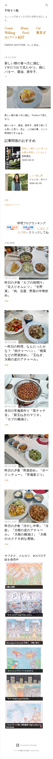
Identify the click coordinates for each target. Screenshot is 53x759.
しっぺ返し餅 (36, 175)
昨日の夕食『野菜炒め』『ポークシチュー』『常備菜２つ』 (26, 472)
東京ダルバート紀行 (25, 34)
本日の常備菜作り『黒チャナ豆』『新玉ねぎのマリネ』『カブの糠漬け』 (25, 415)
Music (27, 28)
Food (28, 32)
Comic (12, 28)
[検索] (46, 4)
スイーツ (16, 204)
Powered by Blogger (28, 745)
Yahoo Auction (15, 45)
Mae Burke (34, 750)
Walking (13, 32)
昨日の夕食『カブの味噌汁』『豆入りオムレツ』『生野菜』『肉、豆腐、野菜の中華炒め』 (26, 288)
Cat (41, 28)
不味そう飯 (12, 10)
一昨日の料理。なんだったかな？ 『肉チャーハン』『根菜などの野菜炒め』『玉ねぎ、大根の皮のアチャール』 (25, 352)
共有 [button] (6, 200)
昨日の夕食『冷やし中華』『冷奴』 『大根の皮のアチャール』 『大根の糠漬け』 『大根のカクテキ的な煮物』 (26, 532)
